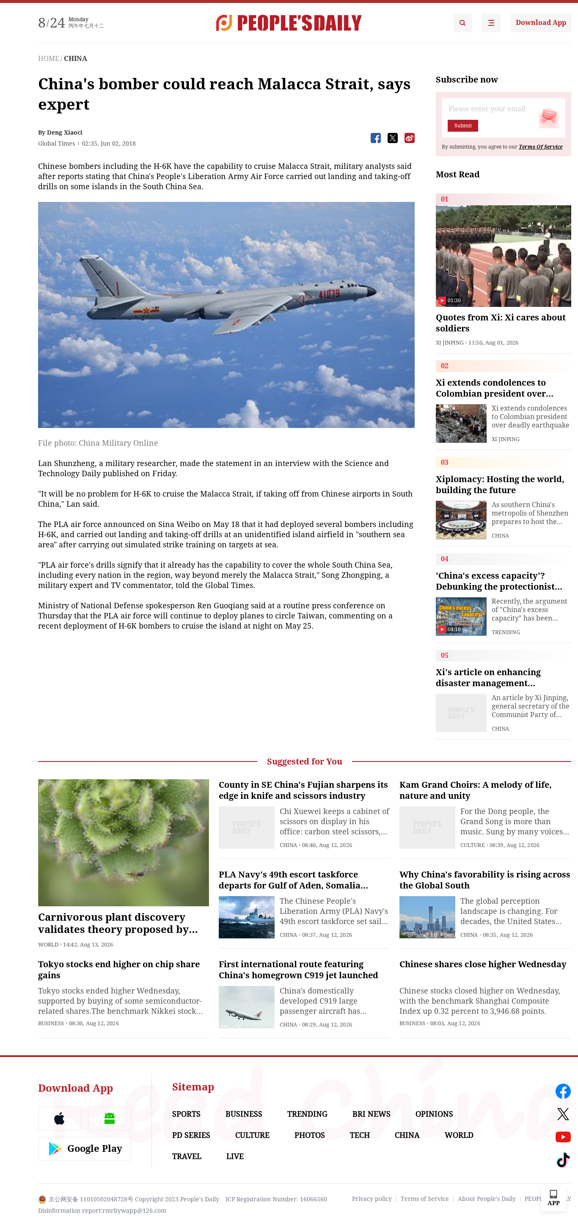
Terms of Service (425, 1198)
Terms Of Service (540, 147)
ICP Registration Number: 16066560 (276, 1199)
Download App (541, 23)
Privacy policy (372, 1198)
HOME (48, 59)
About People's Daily (487, 1198)
